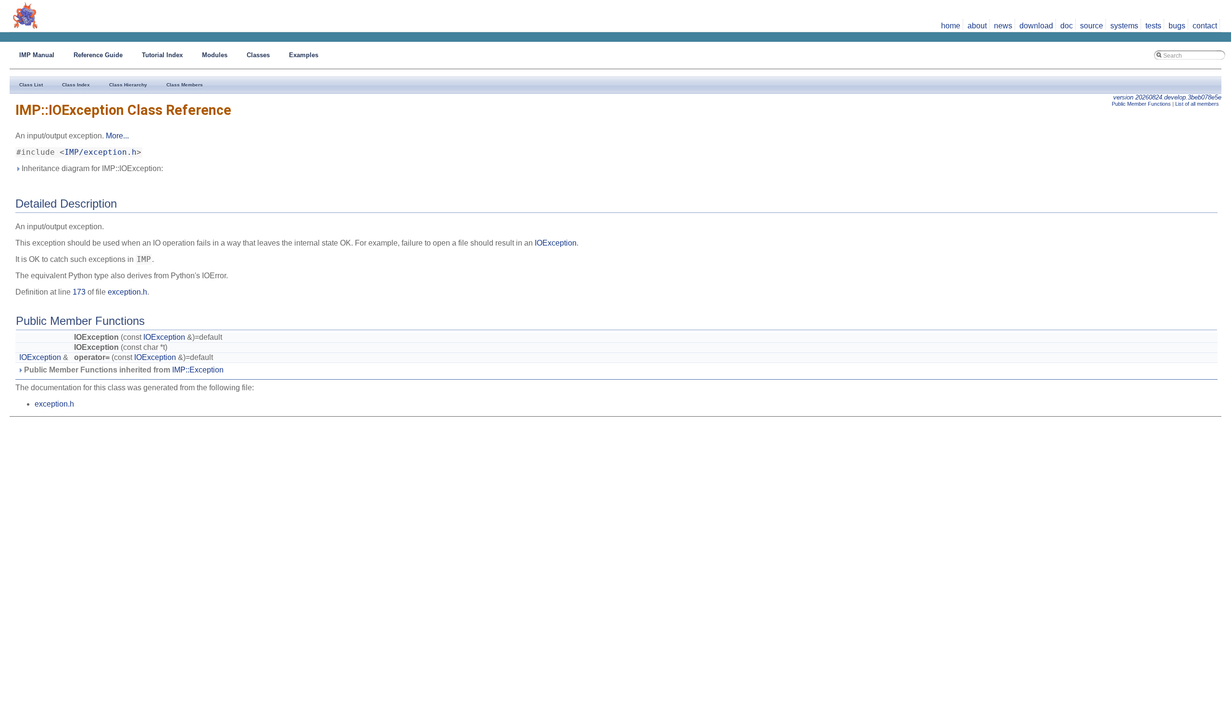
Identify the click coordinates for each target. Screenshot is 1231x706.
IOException (556, 243)
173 (79, 292)
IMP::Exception (198, 370)
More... (117, 136)
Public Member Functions (1141, 104)
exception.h (127, 292)
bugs (1176, 26)
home (950, 26)
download (1036, 26)
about (977, 26)
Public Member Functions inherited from (123, 370)
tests (1153, 26)
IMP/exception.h (100, 152)
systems (1124, 26)
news (1003, 26)
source (1091, 26)
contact (1205, 26)
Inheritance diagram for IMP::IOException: (91, 168)
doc (1066, 26)
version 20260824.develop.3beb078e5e (1167, 97)
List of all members (1197, 104)
